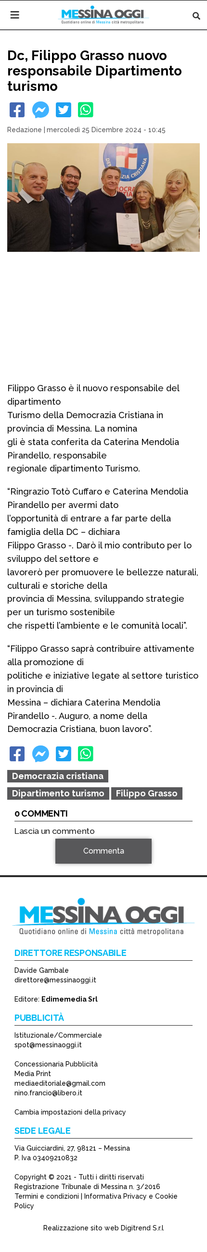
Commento (34, 865)
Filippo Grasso (147, 793)
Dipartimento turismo (58, 793)
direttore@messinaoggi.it (55, 980)
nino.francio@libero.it (48, 1093)
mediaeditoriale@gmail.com (59, 1083)
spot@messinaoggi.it (48, 1045)
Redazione (24, 130)
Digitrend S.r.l (142, 1228)
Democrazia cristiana (58, 776)
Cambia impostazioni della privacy (70, 1112)
